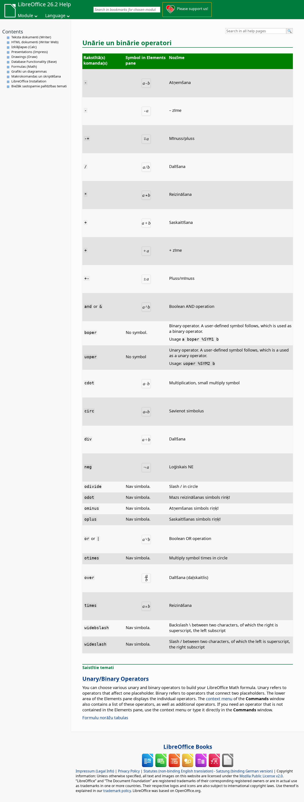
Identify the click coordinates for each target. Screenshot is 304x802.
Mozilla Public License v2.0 (261, 775)
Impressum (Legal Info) (95, 771)
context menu (219, 698)
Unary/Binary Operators (115, 678)
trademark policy (117, 790)
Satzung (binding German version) (244, 771)
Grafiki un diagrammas (29, 71)
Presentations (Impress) (29, 51)
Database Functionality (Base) (34, 61)
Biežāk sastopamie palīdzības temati (39, 86)
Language (55, 15)
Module (25, 15)
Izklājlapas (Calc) (24, 47)
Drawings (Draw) (24, 56)
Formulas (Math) (24, 66)
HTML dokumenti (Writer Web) (35, 42)
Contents (12, 31)
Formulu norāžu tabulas (105, 717)
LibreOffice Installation (28, 81)
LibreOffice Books (187, 746)
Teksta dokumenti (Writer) (31, 37)
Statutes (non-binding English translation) (178, 771)
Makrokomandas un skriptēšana (36, 76)
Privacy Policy (129, 771)
